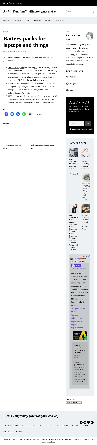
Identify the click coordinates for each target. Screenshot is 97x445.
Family (40, 426)
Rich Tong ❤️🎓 (78, 259)
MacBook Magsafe (16, 67)
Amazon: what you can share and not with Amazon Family (85, 222)
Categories (70, 399)
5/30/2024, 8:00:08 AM (78, 268)
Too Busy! (73, 174)
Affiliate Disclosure (24, 426)
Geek (5, 32)
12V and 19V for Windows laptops (22, 96)
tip (35, 67)
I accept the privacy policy (83, 129)
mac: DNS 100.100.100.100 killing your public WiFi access (86, 192)
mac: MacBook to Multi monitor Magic (73, 163)
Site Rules (8, 432)
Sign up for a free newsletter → (14, 3)
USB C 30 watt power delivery (20, 83)
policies (51, 442)
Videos (19, 432)
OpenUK (77, 265)
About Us (7, 426)
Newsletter (62, 426)
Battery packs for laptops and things (25, 41)
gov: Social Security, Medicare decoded (85, 163)
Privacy (86, 426)
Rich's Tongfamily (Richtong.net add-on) (31, 11)
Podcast (75, 426)
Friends (50, 426)
